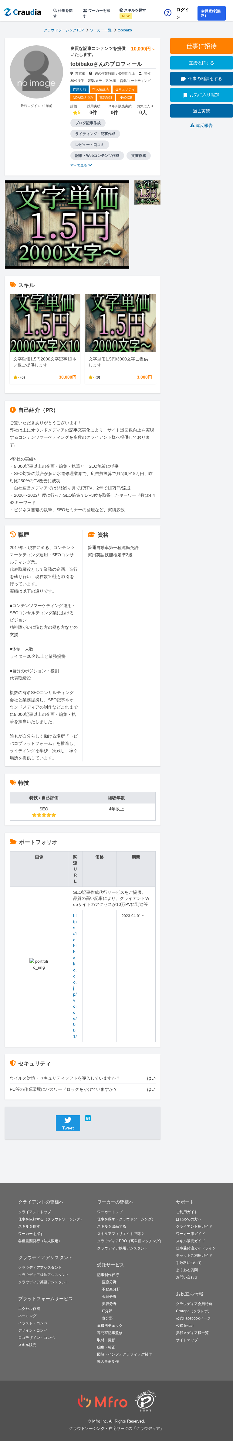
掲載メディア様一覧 (192, 1333)
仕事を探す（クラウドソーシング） (126, 1219)
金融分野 (109, 1296)
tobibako (125, 30)
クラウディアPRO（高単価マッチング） (130, 1241)
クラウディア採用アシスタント (122, 1248)
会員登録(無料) (211, 13)
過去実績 (201, 110)
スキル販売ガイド (190, 1241)
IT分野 (107, 1311)
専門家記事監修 (110, 1333)
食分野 (107, 1318)
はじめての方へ (188, 1219)
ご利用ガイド (187, 1212)
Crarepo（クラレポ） (193, 1311)
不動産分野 (111, 1289)
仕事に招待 (201, 46)
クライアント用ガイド (194, 1226)
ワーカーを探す (96, 13)
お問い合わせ (187, 1277)
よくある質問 (187, 1270)
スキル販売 (27, 1345)
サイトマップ (187, 1340)
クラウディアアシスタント (40, 1267)
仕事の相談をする (205, 78)
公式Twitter (185, 1325)
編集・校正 (106, 1347)
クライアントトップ (34, 1212)
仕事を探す (63, 13)
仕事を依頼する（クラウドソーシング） (51, 1219)
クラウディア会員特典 (194, 1304)
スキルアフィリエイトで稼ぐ (120, 1234)
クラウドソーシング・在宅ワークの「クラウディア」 (116, 1428)
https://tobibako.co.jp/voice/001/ (75, 976)
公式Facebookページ (193, 1318)
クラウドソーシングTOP (64, 30)
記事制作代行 (108, 1275)
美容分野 (109, 1304)
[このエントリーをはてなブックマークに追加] (97, 1118)
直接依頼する (201, 62)
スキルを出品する (111, 1226)
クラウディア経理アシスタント (43, 1275)
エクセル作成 (29, 1309)
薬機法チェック (110, 1325)
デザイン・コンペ (32, 1330)
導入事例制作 (108, 1361)
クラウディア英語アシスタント (43, 1282)
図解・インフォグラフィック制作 (124, 1354)
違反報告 (204, 125)
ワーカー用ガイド (190, 1234)
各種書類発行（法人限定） (40, 1241)
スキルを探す (134, 13)
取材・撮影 (106, 1340)
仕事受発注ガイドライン (196, 1248)
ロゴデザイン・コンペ (36, 1338)
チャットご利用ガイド (194, 1255)
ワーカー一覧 (101, 30)
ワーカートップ (110, 1212)
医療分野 (109, 1282)
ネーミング (27, 1316)
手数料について (188, 1263)
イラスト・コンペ (32, 1323)
